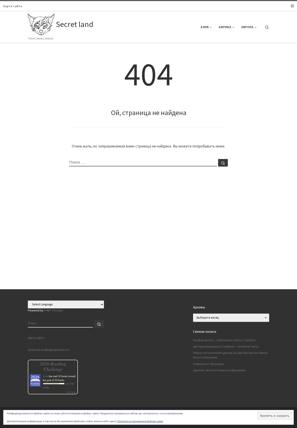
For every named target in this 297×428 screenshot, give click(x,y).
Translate (57, 310)
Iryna (45, 376)
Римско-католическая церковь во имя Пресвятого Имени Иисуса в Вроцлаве (230, 355)
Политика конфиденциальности (48, 350)
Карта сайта (36, 338)
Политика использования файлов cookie (140, 421)
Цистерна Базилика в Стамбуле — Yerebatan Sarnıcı (226, 346)
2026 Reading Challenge (53, 366)
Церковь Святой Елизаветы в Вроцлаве (219, 370)
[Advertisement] (148, 258)
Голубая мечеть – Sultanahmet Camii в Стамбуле (224, 340)
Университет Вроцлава (208, 364)
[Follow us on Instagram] (292, 5)
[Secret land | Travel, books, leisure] (41, 23)
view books (71, 391)
